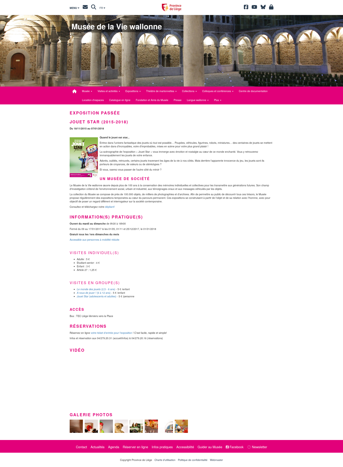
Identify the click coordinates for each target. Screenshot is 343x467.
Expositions (132, 91)
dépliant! (110, 206)
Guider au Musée (210, 446)
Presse (178, 100)
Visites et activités (108, 91)
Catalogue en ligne (119, 100)
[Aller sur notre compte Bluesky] (263, 8)
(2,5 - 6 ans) (108, 289)
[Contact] (85, 8)
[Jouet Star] (84, 157)
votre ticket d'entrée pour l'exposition (111, 333)
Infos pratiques (162, 446)
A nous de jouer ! (86, 292)
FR (102, 8)
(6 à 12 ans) (104, 292)
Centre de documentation (253, 91)
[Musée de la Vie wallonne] (74, 91)
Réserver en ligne (135, 446)
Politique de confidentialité (192, 460)
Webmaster (216, 460)
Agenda (113, 446)
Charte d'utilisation (165, 460)
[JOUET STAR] (76, 426)
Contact (81, 446)
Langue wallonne (197, 100)
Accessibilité (185, 446)
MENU (74, 8)
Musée (86, 91)
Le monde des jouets (89, 289)
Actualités (98, 446)
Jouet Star (82, 296)
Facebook (236, 446)
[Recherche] (93, 8)
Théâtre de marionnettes (160, 91)
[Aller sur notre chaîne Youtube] (254, 8)
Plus (217, 100)
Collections (188, 91)
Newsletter (259, 446)
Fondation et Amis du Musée (152, 100)
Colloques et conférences (217, 91)
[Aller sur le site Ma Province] (271, 8)
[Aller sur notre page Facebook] (246, 8)
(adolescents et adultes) (102, 296)
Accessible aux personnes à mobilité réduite (94, 239)
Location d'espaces (93, 100)
